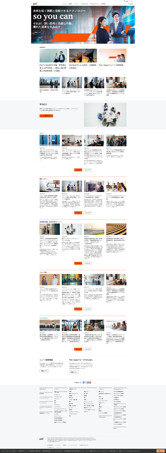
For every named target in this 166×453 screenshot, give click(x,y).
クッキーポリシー (130, 450)
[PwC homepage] (35, 3)
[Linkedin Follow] (88, 383)
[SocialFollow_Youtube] (90, 383)
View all (87, 169)
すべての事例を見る (45, 115)
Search (131, 3)
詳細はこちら (44, 370)
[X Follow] (86, 383)
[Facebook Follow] (83, 383)
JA (131, 1)
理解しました (160, 450)
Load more (78, 169)
